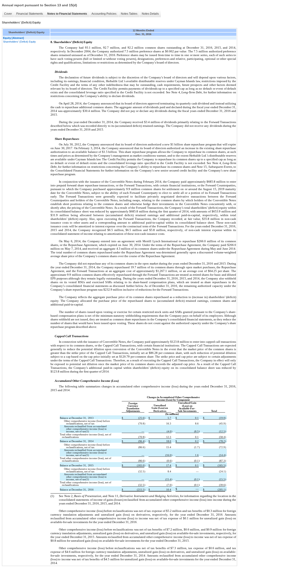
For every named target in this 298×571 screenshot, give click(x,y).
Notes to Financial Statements (67, 13)
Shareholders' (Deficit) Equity (19, 41)
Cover (8, 13)
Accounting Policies (103, 13)
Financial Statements (29, 13)
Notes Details (150, 13)
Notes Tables (129, 13)
